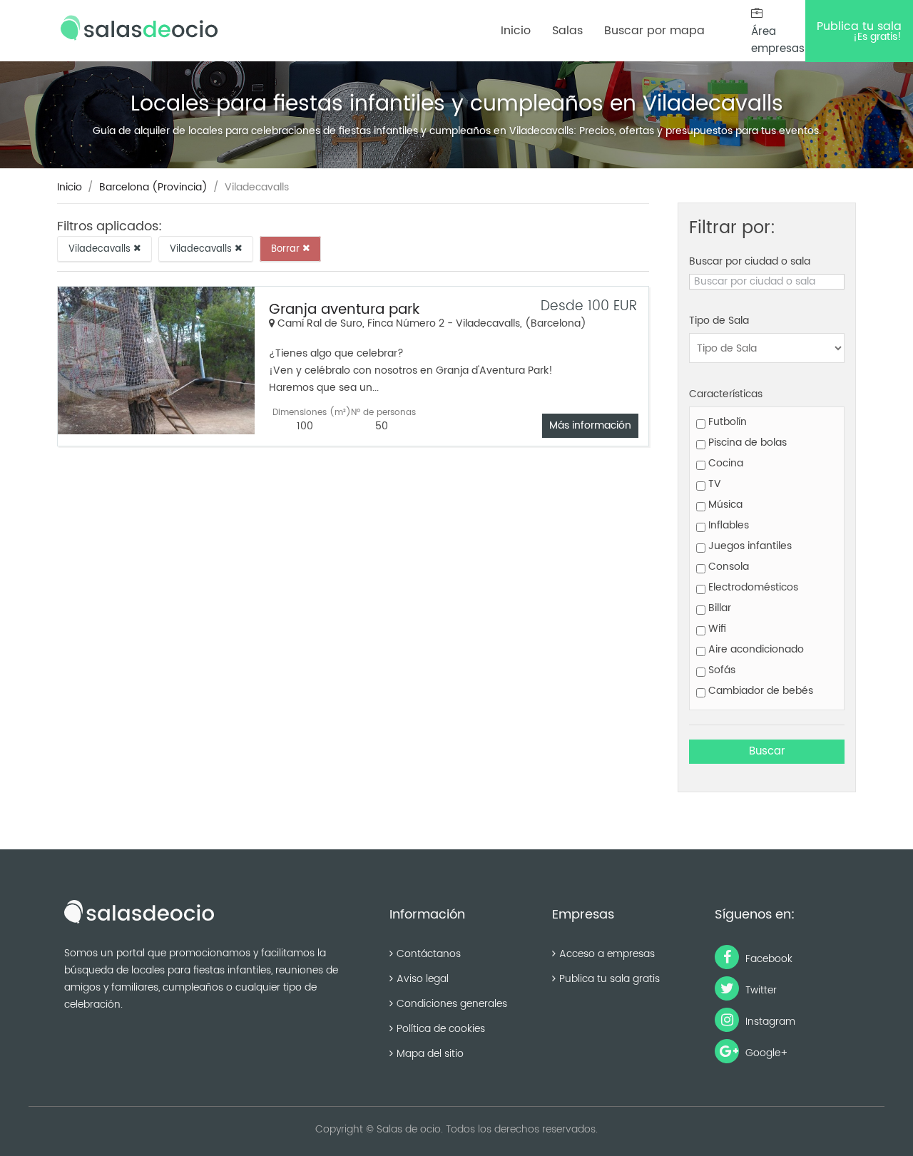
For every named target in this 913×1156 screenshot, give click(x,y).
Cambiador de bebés (759, 690)
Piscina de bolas (746, 442)
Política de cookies (441, 1029)
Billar (718, 608)
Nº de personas (383, 412)
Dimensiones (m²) (311, 412)
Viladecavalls (100, 248)
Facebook (767, 959)
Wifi (715, 628)
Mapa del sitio (430, 1053)
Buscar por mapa (654, 30)
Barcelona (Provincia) (153, 187)
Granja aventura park (344, 310)
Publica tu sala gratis (609, 979)
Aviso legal (423, 979)
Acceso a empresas (607, 954)
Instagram (769, 1021)
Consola (727, 566)
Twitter (760, 990)
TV (713, 484)
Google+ (765, 1053)
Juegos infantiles (748, 546)
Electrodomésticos (751, 587)
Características (725, 394)
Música (724, 504)
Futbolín (726, 422)
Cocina (724, 463)
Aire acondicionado (754, 649)
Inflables (727, 525)
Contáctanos (429, 954)
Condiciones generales (452, 1004)
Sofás (720, 670)
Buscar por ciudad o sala (749, 261)
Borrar (286, 248)
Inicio (516, 30)
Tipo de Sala (719, 320)
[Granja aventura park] (156, 360)
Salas (567, 30)
